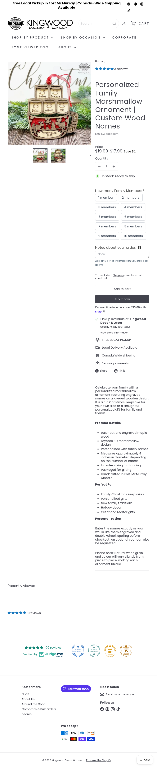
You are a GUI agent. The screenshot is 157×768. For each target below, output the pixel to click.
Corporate (124, 37)
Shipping (118, 275)
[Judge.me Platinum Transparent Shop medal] (94, 651)
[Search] (114, 23)
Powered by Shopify (98, 760)
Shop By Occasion (81, 37)
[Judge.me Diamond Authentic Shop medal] (78, 651)
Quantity (101, 158)
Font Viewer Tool (31, 47)
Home (99, 61)
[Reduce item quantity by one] (99, 166)
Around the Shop (34, 704)
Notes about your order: (115, 247)
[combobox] (98, 23)
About (65, 47)
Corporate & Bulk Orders (39, 709)
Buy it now (122, 299)
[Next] (88, 155)
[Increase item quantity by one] (114, 166)
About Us (28, 699)
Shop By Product (30, 37)
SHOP (25, 694)
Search (27, 714)
